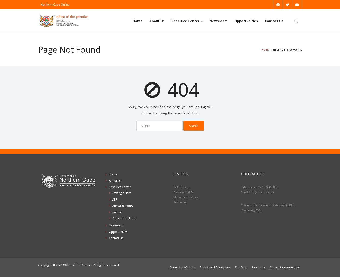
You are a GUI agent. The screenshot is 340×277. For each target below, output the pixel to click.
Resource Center (185, 21)
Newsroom (219, 21)
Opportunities (246, 21)
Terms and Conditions (215, 267)
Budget (117, 212)
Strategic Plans (121, 193)
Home (137, 21)
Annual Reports (122, 206)
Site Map (241, 267)
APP (114, 199)
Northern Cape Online (54, 4)
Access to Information (285, 267)
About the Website (182, 267)
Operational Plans (124, 218)
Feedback (258, 267)
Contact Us (274, 21)
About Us (157, 21)
